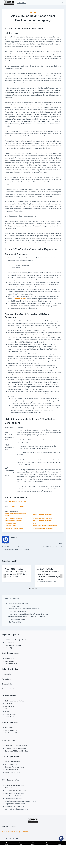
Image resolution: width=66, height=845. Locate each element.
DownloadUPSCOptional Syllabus (16, 751)
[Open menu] (62, 2)
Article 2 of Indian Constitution (13, 518)
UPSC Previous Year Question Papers (17, 640)
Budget (7, 711)
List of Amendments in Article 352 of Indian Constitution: (26, 617)
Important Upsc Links (11, 634)
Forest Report (10, 717)
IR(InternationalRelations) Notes (16, 733)
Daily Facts (8, 703)
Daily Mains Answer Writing (14, 701)
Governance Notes (11, 730)
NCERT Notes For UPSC (13, 645)
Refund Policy (6, 679)
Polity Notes (9, 727)
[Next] (61, 576)
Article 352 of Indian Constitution (19, 603)
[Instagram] (10, 838)
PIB (6, 709)
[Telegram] (13, 838)
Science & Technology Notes (14, 767)
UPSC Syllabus (8, 740)
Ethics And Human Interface (14, 785)
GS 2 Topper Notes (10, 722)
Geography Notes (11, 664)
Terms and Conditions (9, 689)
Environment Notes (11, 770)
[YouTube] (16, 838)
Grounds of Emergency (18, 611)
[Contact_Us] (61, 838)
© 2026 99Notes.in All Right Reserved (15, 832)
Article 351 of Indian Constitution (14, 528)
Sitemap (5, 826)
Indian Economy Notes (12, 762)
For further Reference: (17, 619)
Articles (33, 12)
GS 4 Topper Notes (10, 780)
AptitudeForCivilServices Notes (15, 790)
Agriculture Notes (11, 764)
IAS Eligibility (9, 642)
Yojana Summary (10, 706)
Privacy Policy (6, 674)
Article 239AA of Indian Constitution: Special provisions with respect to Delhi (15, 546)
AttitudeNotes (10, 788)
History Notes (10, 658)
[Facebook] (3, 838)
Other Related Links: (14, 622)
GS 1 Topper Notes (10, 653)
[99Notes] (9, 2)
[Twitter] (6, 838)
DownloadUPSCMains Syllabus (15, 748)
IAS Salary (8, 648)
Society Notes (9, 661)
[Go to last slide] (5, 576)
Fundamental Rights (10, 523)
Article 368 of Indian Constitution (53, 545)
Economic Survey (10, 714)
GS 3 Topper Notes (10, 756)
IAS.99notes (12, 826)
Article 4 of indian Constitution (13, 520)
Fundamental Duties (10, 525)
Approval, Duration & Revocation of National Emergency (29, 614)
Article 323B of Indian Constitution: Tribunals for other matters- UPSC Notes (16, 571)
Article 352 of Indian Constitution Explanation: (23, 609)
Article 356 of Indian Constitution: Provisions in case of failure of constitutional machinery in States (48, 574)
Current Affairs (9, 695)
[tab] (29, 588)
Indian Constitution (10, 669)
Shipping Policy (7, 684)
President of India (20, 299)
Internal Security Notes (13, 772)
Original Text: (15, 606)
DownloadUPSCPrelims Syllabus (16, 746)
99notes (27, 23)
